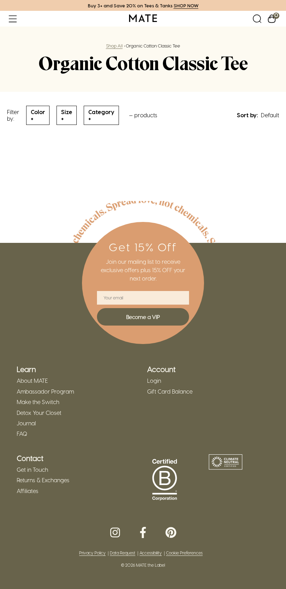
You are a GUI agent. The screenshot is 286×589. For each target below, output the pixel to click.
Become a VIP (143, 317)
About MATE (32, 381)
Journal (26, 423)
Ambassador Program (45, 391)
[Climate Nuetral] (225, 462)
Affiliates (27, 491)
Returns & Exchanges (43, 480)
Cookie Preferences (184, 553)
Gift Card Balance (170, 391)
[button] (12, 18)
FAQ (22, 434)
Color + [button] (38, 115)
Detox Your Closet (39, 413)
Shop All (114, 45)
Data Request (122, 553)
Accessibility (151, 553)
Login (154, 381)
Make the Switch (38, 402)
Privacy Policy (92, 553)
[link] (143, 18)
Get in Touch (32, 470)
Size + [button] (66, 115)
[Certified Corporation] (164, 480)
